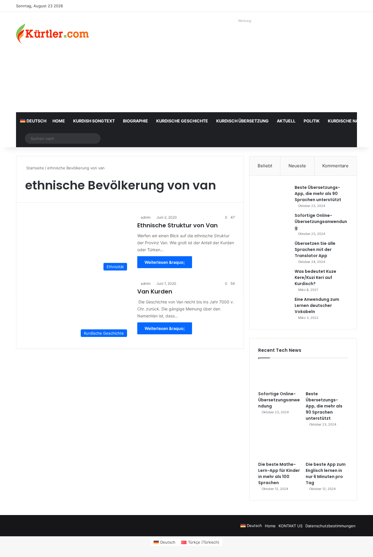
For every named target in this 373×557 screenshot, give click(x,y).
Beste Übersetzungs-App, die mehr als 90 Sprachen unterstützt (318, 194)
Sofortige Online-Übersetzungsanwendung (321, 221)
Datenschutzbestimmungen (330, 525)
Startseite (34, 168)
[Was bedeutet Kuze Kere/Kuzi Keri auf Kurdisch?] (274, 279)
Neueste (297, 165)
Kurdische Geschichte (182, 120)
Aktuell (286, 120)
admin (146, 217)
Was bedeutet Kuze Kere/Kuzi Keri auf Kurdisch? (315, 277)
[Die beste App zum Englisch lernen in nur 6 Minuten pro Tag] (327, 447)
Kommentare (335, 165)
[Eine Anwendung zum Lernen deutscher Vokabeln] (274, 307)
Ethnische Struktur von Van (177, 225)
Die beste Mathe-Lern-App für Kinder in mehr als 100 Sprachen (279, 473)
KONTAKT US (290, 525)
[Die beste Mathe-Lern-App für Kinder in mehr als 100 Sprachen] (279, 447)
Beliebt (265, 165)
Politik (312, 120)
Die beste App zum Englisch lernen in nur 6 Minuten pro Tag (326, 473)
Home (58, 120)
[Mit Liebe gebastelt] (52, 33)
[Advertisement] (245, 65)
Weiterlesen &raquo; (165, 262)
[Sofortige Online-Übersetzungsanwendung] (274, 223)
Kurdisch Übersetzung (242, 120)
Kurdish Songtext (94, 120)
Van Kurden (154, 291)
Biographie (135, 120)
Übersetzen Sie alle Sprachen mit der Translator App (315, 249)
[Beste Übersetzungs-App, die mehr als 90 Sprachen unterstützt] (274, 195)
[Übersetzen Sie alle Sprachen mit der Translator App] (274, 251)
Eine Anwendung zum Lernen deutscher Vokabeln (317, 305)
